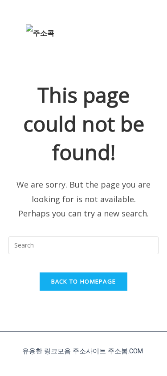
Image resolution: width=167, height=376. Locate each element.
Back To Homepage (83, 281)
